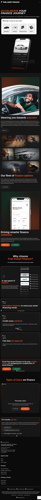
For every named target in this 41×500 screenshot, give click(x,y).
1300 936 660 (4, 452)
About (2, 460)
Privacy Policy (3, 480)
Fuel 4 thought (3, 462)
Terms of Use (3, 483)
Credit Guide (3, 482)
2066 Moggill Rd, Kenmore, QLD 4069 (8, 451)
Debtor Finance (4, 472)
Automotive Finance (4, 468)
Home (2, 458)
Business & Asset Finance (6, 470)
